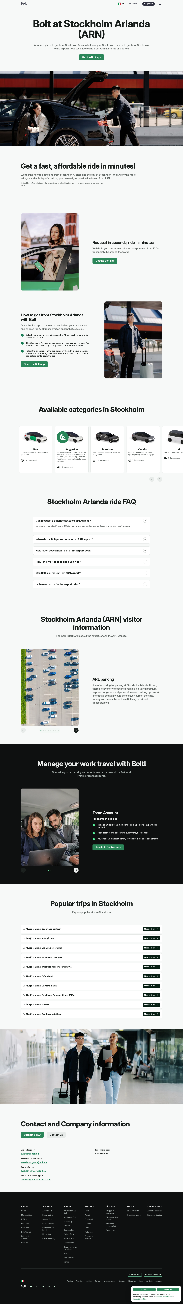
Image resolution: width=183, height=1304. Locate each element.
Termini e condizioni (84, 1281)
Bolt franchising (48, 1238)
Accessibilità (69, 1238)
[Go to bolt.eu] (24, 3)
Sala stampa (69, 1258)
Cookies (122, 1281)
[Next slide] (159, 479)
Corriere (88, 1223)
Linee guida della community (150, 1281)
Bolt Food (25, 1228)
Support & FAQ (32, 1134)
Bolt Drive (25, 1223)
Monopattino (26, 1215)
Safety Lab (110, 1230)
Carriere (67, 1226)
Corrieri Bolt (47, 1219)
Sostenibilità (69, 1230)
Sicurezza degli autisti (112, 1218)
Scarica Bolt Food (153, 1274)
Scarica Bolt (134, 1274)
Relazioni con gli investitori (70, 1248)
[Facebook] (31, 1287)
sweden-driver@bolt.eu (33, 1171)
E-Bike (24, 1219)
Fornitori (70, 1281)
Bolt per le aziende (25, 1237)
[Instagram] (43, 1287)
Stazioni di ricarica (154, 1215)
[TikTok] (55, 1287)
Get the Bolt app (91, 57)
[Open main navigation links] (160, 3)
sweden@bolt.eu (30, 1153)
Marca (66, 1262)
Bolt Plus (24, 1243)
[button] (145, 521)
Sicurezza (132, 1281)
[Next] (76, 730)
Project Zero (69, 1234)
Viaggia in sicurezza (110, 1212)
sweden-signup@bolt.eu (34, 1162)
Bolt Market (26, 1232)
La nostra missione (154, 1211)
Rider (87, 1211)
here (23, 185)
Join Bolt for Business (108, 847)
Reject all (168, 1289)
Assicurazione (110, 1281)
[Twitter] (37, 1287)
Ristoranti (88, 1232)
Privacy (98, 1281)
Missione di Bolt (70, 1217)
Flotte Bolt (46, 1234)
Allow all (144, 1289)
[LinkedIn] (49, 1287)
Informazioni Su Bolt (70, 1212)
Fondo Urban (69, 1243)
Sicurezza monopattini (111, 1225)
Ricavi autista (47, 1215)
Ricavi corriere (48, 1223)
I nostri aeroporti (134, 1215)
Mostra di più (149, 929)
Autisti (87, 1215)
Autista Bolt (47, 1211)
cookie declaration (164, 1297)
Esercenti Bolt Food (48, 1229)
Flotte (87, 1228)
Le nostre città (133, 1211)
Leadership (68, 1221)
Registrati (148, 4)
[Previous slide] (151, 479)
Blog (65, 1253)
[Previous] (23, 730)
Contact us (56, 1134)
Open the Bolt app (34, 364)
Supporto (133, 4)
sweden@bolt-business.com (36, 1179)
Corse (23, 1211)
